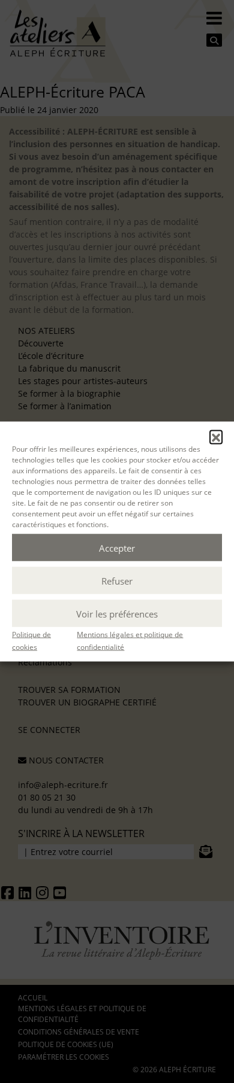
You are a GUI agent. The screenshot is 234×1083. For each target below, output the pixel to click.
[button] (216, 437)
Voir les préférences (117, 613)
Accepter (117, 547)
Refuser (117, 580)
